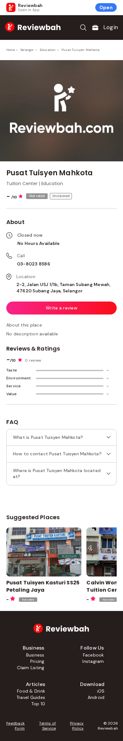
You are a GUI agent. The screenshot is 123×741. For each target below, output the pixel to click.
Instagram (93, 661)
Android (96, 697)
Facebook (93, 655)
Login (110, 27)
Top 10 (38, 704)
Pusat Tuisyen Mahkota (80, 50)
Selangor (27, 50)
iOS (101, 691)
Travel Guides (30, 697)
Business (35, 655)
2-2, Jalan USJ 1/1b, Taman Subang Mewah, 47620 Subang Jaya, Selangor (63, 288)
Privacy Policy (77, 726)
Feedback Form (15, 726)
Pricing (37, 661)
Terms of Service (47, 726)
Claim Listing (30, 667)
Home (10, 50)
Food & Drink (31, 691)
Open (106, 7)
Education (48, 50)
